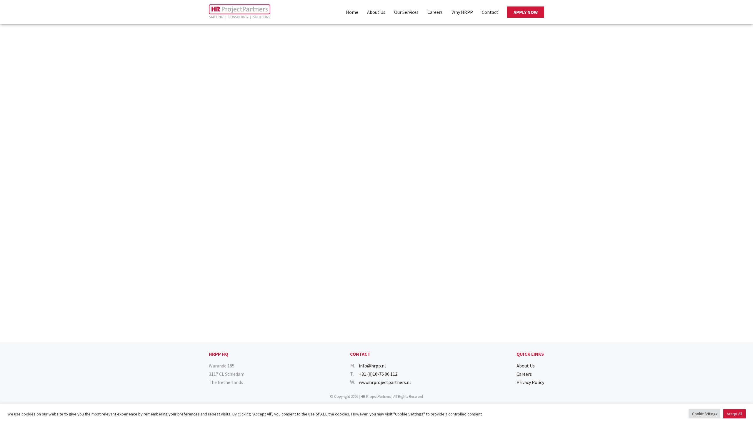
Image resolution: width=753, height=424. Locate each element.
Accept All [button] (734, 413)
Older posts (12, 45)
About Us (376, 12)
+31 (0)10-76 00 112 (378, 374)
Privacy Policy (530, 382)
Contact (490, 12)
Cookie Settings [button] (704, 413)
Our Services (406, 12)
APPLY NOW (526, 12)
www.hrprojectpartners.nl (385, 382)
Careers (435, 12)
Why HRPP (462, 12)
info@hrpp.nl (372, 365)
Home (352, 12)
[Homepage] (239, 12)
